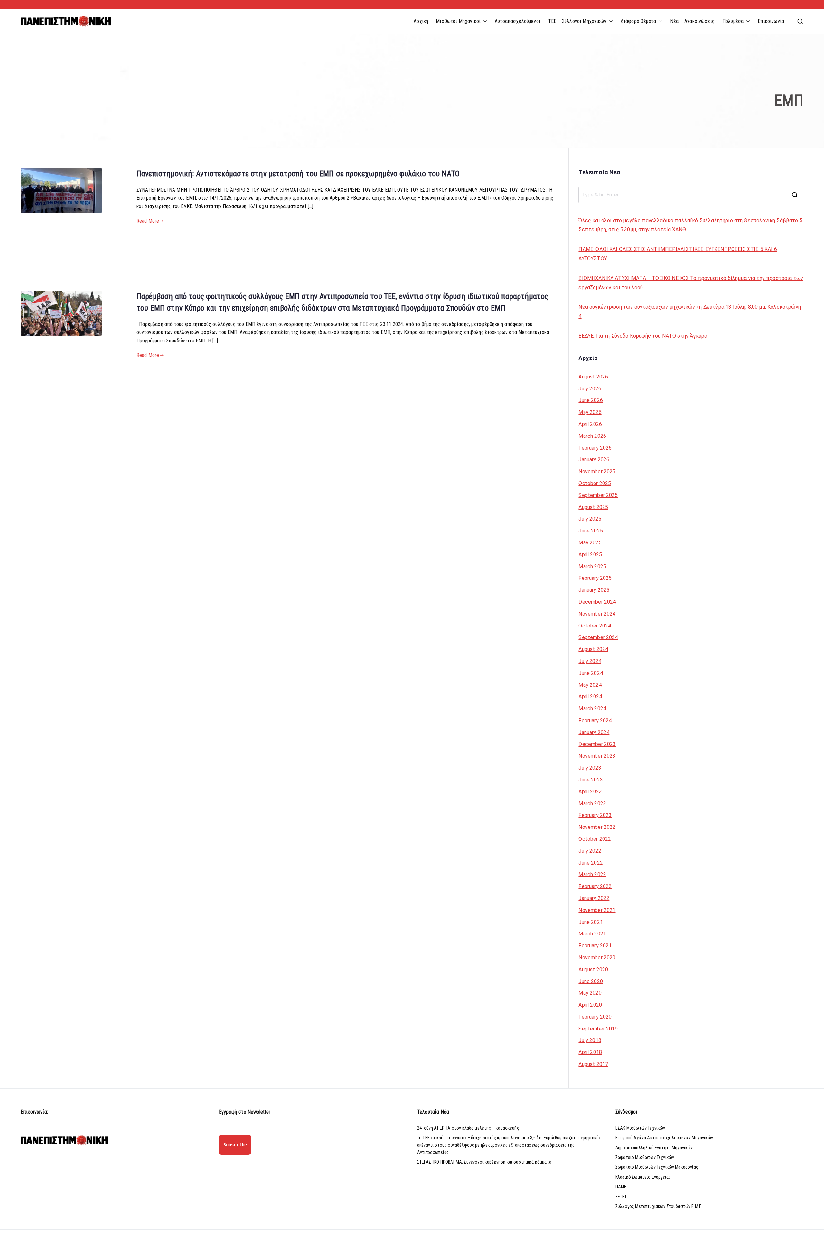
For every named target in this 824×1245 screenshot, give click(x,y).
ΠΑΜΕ (621, 1186)
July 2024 (589, 661)
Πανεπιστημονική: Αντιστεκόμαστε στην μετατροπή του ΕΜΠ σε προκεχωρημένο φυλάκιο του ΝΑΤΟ (298, 173)
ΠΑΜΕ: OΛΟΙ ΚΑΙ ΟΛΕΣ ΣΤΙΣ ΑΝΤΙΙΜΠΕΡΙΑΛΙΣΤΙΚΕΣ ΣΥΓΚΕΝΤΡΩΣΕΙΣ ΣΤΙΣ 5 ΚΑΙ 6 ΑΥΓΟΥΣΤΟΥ (677, 254)
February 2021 (595, 946)
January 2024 (593, 732)
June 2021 (590, 922)
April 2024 (590, 697)
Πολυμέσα (733, 21)
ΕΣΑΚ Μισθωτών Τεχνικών (640, 1128)
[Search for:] (691, 195)
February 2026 (595, 448)
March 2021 (592, 934)
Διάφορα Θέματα (638, 21)
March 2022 (592, 874)
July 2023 (589, 768)
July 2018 (589, 1040)
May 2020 (589, 993)
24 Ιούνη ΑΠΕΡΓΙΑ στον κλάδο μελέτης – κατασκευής (468, 1128)
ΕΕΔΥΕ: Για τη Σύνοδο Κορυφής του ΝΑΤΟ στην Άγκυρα (642, 336)
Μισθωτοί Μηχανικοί (458, 21)
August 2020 (593, 969)
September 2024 (598, 637)
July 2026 (589, 389)
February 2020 (595, 1017)
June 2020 (590, 981)
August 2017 (593, 1064)
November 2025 (596, 471)
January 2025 (593, 590)
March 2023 (592, 803)
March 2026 (592, 436)
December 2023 (597, 744)
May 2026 (589, 412)
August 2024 (593, 649)
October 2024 (594, 626)
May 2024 (589, 685)
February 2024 (595, 720)
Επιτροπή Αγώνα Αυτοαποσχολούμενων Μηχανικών (664, 1137)
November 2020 (596, 957)
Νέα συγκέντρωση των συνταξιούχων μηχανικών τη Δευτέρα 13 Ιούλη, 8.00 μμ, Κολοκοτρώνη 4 (689, 311)
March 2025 (592, 566)
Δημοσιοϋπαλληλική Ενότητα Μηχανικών (654, 1147)
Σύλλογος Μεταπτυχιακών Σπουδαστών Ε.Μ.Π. (659, 1206)
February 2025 (595, 578)
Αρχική (421, 21)
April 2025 (590, 554)
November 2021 (596, 910)
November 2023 (596, 756)
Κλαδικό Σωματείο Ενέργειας (643, 1177)
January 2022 (593, 898)
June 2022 (590, 863)
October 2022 (594, 839)
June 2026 (590, 400)
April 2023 (590, 792)
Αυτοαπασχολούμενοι (517, 21)
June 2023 (590, 780)
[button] (484, 21)
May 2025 (589, 543)
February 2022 (595, 886)
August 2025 (593, 507)
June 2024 (590, 673)
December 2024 (597, 602)
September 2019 (598, 1029)
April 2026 (590, 424)
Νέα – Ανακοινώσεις (692, 21)
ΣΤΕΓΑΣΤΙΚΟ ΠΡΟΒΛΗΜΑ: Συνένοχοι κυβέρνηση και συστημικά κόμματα (484, 1161)
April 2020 (590, 1005)
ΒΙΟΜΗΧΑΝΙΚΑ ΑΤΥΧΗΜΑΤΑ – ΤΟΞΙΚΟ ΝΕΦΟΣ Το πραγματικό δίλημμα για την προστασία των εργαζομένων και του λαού (690, 283)
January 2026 (593, 459)
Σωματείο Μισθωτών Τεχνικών (644, 1157)
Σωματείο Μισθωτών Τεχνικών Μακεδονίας (656, 1167)
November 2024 (596, 614)
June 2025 (590, 531)
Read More (147, 221)
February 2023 (595, 815)
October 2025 (594, 483)
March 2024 (592, 708)
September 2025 (598, 495)
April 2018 (590, 1052)
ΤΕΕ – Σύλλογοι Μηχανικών (577, 21)
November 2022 (596, 827)
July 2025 (589, 519)
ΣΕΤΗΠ (621, 1196)
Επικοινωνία (771, 21)
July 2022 (589, 851)
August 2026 (593, 377)
